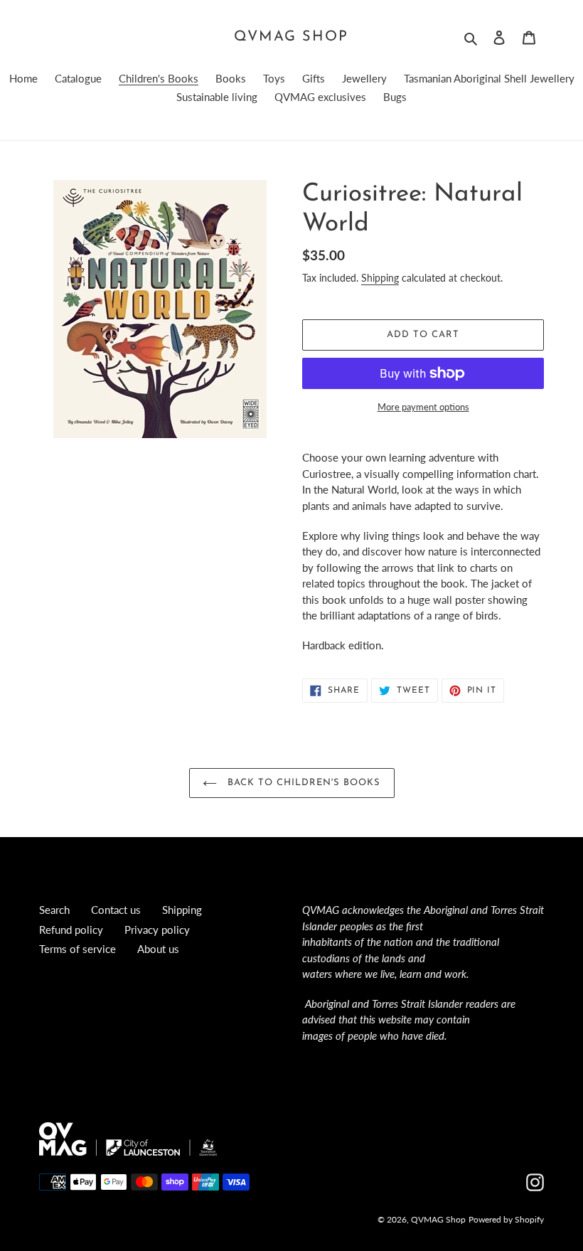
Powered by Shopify (506, 1219)
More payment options (423, 406)
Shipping (380, 278)
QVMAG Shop (291, 37)
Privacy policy (157, 929)
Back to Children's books (302, 782)
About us (158, 948)
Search (54, 909)
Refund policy (71, 929)
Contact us (116, 909)
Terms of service (77, 948)
